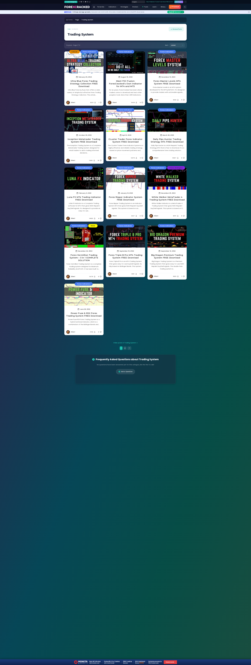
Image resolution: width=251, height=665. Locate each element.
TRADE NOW (170, 662)
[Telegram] (79, 2)
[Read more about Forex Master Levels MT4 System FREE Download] (167, 62)
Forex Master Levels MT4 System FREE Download (167, 82)
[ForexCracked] (77, 6)
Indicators (112, 7)
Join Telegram (71, 2)
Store (93, 226)
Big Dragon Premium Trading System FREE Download (167, 256)
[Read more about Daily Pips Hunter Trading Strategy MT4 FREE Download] (167, 121)
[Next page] (129, 348)
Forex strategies (176, 168)
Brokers (135, 7)
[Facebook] (81, 1)
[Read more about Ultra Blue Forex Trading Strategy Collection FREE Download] (84, 62)
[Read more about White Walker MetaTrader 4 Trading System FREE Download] (167, 179)
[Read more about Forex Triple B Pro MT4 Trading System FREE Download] (125, 237)
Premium (175, 7)
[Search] (185, 7)
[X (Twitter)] (83, 1)
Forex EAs (100, 7)
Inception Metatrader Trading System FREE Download (84, 140)
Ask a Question (126, 372)
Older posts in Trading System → (125, 343)
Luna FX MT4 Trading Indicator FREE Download (84, 198)
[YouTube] (85, 1)
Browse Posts (177, 29)
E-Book (74, 52)
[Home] (94, 6)
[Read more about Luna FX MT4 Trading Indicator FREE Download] (84, 179)
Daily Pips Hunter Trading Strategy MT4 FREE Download (167, 140)
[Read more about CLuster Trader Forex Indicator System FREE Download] (125, 121)
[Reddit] (89, 2)
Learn (154, 7)
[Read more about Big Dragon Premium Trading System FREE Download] (167, 237)
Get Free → (178, 2)
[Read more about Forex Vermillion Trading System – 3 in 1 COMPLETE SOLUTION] (84, 237)
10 (98, 160)
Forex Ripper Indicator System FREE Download (125, 198)
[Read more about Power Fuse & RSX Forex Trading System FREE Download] (84, 295)
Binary (163, 7)
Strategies (124, 7)
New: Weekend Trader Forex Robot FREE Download (159, 2)
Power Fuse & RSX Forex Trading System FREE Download (84, 314)
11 (140, 274)
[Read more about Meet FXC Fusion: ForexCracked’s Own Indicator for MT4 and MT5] (125, 62)
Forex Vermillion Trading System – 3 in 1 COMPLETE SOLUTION (84, 258)
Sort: (167, 45)
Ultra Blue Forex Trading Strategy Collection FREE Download (84, 84)
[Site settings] (185, 2)
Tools (146, 7)
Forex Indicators (89, 52)
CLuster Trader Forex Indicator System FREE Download (125, 140)
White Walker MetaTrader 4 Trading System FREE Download (167, 198)
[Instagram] (87, 1)
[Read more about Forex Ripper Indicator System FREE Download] (125, 179)
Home (70, 20)
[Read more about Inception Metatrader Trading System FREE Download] (84, 121)
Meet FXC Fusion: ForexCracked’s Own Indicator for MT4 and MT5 (125, 84)
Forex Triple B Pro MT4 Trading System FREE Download (125, 256)
